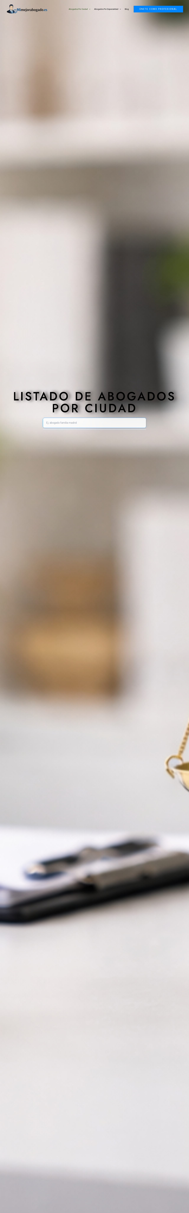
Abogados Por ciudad (78, 9)
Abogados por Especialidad (106, 9)
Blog (127, 9)
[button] (89, 9)
